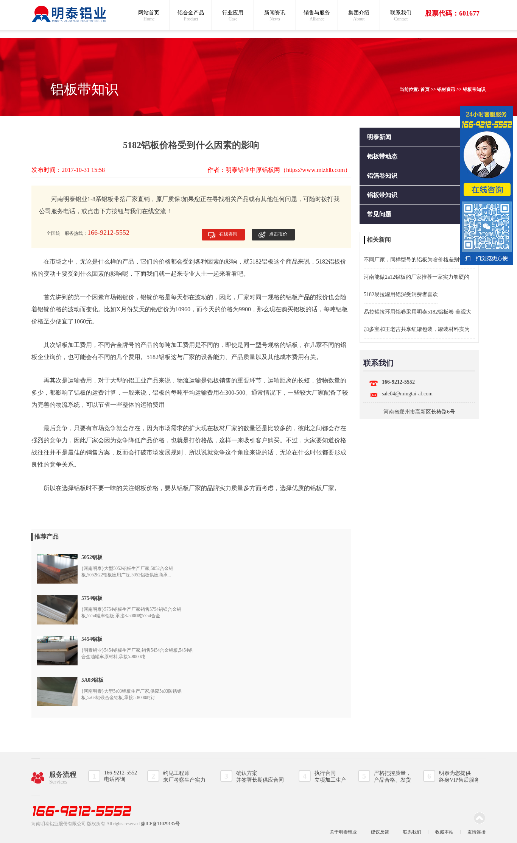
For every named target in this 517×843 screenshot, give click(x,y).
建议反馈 (380, 832)
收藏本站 (444, 832)
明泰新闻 (379, 137)
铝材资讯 (446, 89)
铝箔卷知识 (382, 175)
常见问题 (379, 214)
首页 (425, 89)
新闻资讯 (274, 16)
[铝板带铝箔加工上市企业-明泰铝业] (69, 14)
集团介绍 (358, 16)
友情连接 (476, 832)
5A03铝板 (92, 680)
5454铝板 (92, 639)
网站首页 (148, 16)
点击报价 (278, 234)
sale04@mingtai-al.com (407, 394)
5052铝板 (92, 557)
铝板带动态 (382, 156)
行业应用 (232, 16)
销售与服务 (317, 16)
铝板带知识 (474, 89)
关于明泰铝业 (343, 832)
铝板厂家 (189, 488)
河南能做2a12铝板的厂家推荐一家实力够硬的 (416, 277)
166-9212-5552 (398, 382)
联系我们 (400, 16)
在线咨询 (228, 234)
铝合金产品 (191, 16)
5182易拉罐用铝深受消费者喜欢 (401, 294)
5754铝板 (92, 598)
